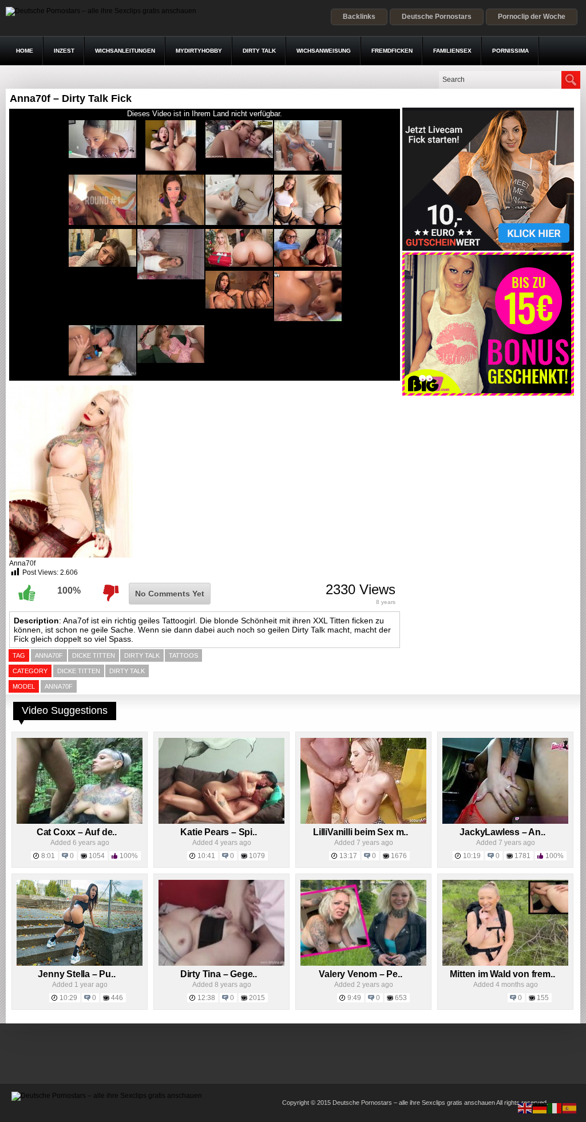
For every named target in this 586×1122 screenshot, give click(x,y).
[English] (525, 1108)
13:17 (348, 856)
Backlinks (359, 17)
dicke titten (93, 655)
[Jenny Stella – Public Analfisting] (79, 963)
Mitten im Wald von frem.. (502, 974)
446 (117, 998)
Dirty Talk (259, 51)
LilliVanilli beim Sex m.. (360, 832)
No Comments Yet (169, 593)
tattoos (183, 655)
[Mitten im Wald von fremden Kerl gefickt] (505, 963)
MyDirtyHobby (199, 51)
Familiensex (452, 51)
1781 (522, 856)
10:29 (68, 998)
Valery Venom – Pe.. (360, 974)
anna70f (49, 655)
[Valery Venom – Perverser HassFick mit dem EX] (363, 963)
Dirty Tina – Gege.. (218, 974)
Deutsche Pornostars (437, 17)
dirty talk (142, 655)
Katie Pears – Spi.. (218, 832)
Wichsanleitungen (125, 51)
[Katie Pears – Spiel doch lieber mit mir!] (221, 821)
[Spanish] (570, 1108)
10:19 (472, 856)
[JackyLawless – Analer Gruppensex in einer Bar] (505, 821)
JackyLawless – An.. (502, 832)
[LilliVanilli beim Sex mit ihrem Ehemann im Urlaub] (363, 821)
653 (401, 998)
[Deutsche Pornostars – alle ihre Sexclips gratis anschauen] (101, 11)
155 (543, 998)
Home (24, 51)
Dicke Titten (78, 670)
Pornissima (510, 51)
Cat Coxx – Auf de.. (77, 832)
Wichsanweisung (323, 51)
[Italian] (555, 1108)
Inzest (64, 51)
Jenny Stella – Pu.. (76, 974)
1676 (399, 856)
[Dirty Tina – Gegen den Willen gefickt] (221, 963)
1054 (97, 856)
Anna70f (59, 686)
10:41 (206, 856)
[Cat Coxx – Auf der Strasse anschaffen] (79, 821)
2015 (257, 998)
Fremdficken (392, 51)
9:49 (354, 998)
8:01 (48, 856)
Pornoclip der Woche (531, 17)
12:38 (206, 998)
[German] (540, 1108)
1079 (257, 856)
